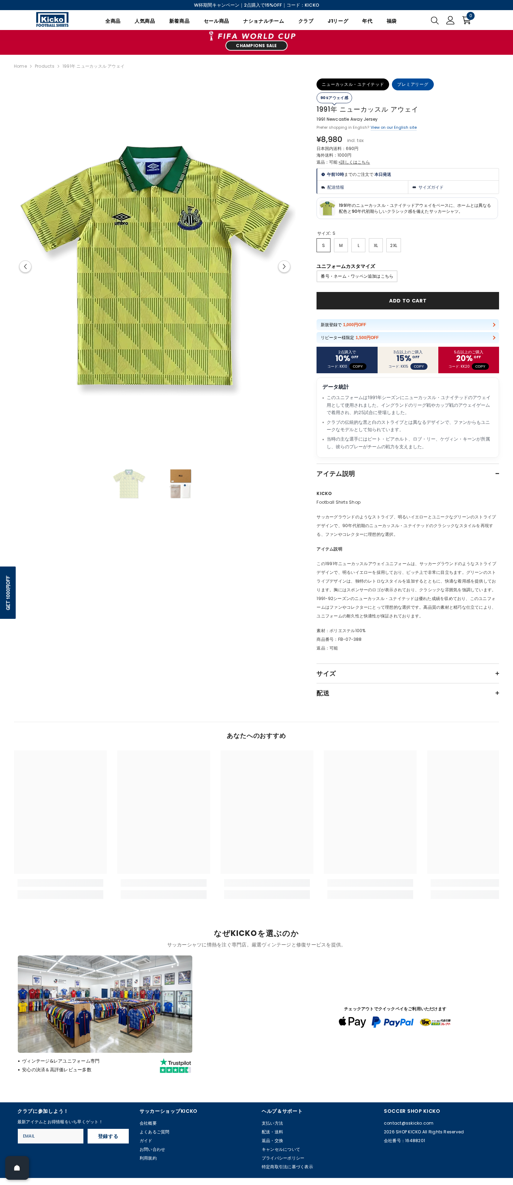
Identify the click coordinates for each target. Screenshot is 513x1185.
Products (44, 66)
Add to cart (408, 300)
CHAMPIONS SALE (256, 46)
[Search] (435, 20)
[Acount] (451, 20)
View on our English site (394, 127)
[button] (25, 266)
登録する (108, 1136)
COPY (358, 366)
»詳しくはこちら (354, 162)
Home (20, 66)
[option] (155, 266)
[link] (60, 883)
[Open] (17, 1168)
